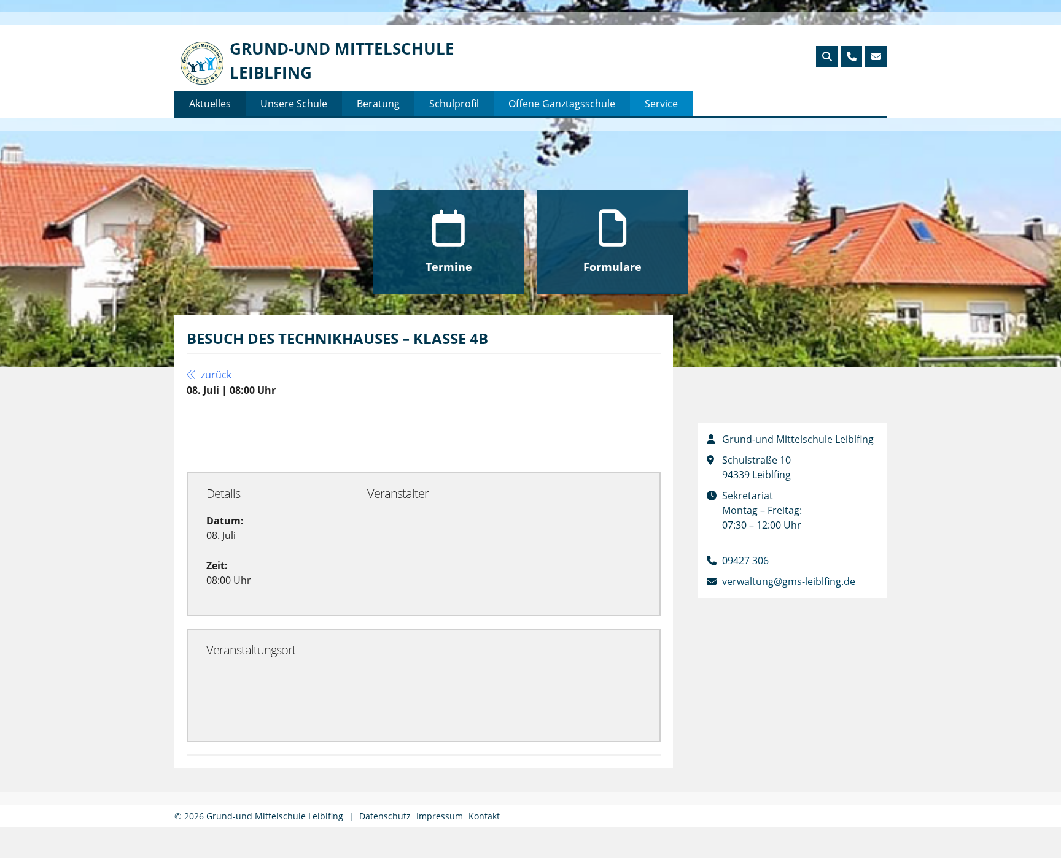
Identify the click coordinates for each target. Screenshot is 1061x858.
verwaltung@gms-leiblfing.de (788, 581)
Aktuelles (210, 103)
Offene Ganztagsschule (561, 103)
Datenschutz (385, 816)
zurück (214, 374)
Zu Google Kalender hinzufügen (285, 433)
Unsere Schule (293, 103)
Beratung (378, 103)
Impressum (439, 816)
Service (661, 103)
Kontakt (484, 816)
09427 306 (745, 560)
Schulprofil (454, 103)
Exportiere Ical (438, 433)
